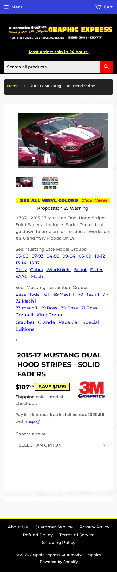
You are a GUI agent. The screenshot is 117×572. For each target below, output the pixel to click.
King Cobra (49, 315)
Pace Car (68, 322)
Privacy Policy (94, 527)
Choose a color (31, 433)
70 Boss (69, 307)
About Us (18, 527)
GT (47, 294)
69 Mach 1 (63, 294)
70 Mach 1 (88, 294)
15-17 (35, 262)
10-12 (100, 256)
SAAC (22, 276)
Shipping (25, 396)
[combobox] (58, 67)
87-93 (37, 256)
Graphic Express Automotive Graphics (65, 554)
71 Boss (89, 307)
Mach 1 (38, 276)
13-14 (21, 262)
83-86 (22, 256)
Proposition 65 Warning (62, 208)
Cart (108, 7)
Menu (17, 7)
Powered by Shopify (59, 561)
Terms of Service (77, 534)
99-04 (69, 256)
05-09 (85, 256)
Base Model (28, 294)
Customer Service (54, 527)
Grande (46, 322)
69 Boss (49, 307)
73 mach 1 (26, 307)
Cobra (36, 269)
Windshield (58, 269)
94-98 (53, 256)
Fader (96, 269)
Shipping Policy (58, 542)
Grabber (25, 322)
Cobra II (24, 315)
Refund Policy (38, 534)
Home (13, 85)
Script (80, 269)
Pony (21, 269)
